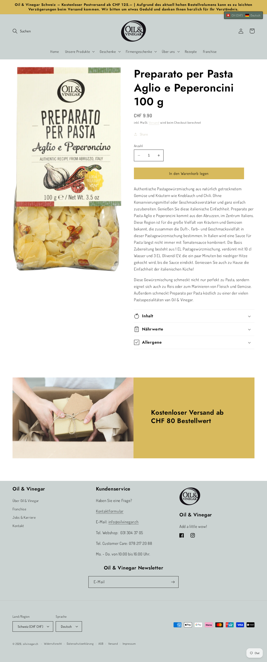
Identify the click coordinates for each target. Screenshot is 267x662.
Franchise (19, 509)
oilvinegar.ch (30, 643)
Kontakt (18, 526)
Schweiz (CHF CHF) (30, 626)
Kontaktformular (109, 511)
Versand (154, 122)
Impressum (129, 643)
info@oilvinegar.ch (123, 521)
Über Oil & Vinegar (26, 500)
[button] (22, 31)
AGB (100, 643)
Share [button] (144, 134)
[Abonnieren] (172, 582)
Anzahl (138, 146)
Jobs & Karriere (24, 517)
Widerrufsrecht (53, 643)
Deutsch (66, 626)
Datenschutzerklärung (80, 643)
